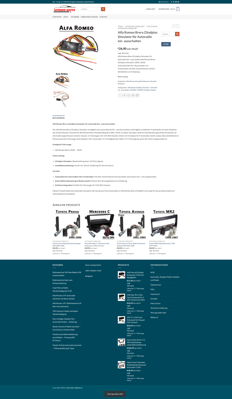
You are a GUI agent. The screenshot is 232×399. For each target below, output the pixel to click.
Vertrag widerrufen (158, 312)
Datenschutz (155, 285)
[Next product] (173, 26)
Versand (125, 53)
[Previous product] (177, 26)
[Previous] (52, 234)
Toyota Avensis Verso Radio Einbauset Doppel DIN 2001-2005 (131, 244)
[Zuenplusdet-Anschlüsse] (62, 98)
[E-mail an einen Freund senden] (129, 95)
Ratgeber (75, 17)
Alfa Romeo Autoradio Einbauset (137, 81)
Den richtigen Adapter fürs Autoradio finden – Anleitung (65, 320)
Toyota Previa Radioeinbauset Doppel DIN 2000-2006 (67, 244)
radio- (87, 270)
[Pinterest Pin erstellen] (133, 95)
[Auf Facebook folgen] (171, 2)
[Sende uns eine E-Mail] (178, 2)
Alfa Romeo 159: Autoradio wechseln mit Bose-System (64, 297)
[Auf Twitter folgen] (176, 2)
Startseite (57, 17)
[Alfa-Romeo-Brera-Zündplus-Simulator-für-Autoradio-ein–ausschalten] (77, 48)
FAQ (152, 289)
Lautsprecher (95, 265)
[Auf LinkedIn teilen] (137, 95)
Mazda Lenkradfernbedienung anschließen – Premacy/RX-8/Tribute (65, 337)
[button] (164, 2)
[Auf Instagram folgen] (173, 2)
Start (120, 26)
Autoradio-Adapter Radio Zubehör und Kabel (164, 278)
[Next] (179, 234)
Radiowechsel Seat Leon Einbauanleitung (62, 281)
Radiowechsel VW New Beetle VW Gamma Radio (67, 274)
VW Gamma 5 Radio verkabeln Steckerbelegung (65, 312)
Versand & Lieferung (158, 308)
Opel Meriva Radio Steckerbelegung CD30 (62, 289)
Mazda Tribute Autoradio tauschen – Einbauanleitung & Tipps (67, 346)
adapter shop (95, 270)
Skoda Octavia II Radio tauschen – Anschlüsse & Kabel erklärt (67, 328)
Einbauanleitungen (89, 17)
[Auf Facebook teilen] (120, 95)
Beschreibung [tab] (59, 118)
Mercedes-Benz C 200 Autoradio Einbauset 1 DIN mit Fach (97, 244)
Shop (65, 17)
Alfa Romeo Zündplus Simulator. (139, 88)
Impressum (155, 294)
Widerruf (154, 317)
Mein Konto (155, 303)
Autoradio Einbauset (135, 26)
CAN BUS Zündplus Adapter (146, 90)
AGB (152, 272)
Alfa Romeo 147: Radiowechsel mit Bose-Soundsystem (67, 304)
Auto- (87, 265)
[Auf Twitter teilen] (124, 95)
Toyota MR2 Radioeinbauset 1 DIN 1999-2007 (162, 244)
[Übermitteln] (103, 9)
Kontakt (103, 17)
